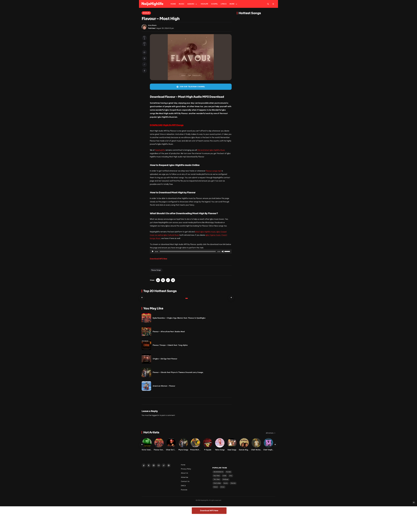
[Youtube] (159, 465)
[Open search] (268, 4)
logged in (155, 415)
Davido (226, 483)
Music (181, 4)
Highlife (204, 4)
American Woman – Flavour (164, 386)
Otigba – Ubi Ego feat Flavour (165, 359)
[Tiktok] (164, 465)
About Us (184, 473)
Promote (184, 490)
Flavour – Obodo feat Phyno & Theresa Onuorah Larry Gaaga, (178, 372)
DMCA (183, 486)
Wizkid (215, 487)
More (231, 4)
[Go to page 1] (186, 298)
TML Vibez (216, 479)
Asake (224, 475)
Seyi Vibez (216, 475)
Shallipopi (225, 479)
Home (173, 4)
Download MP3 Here (209, 510)
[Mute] (223, 251)
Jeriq (230, 475)
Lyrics (224, 4)
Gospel (214, 4)
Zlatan (222, 487)
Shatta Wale (217, 483)
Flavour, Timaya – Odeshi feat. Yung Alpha (170, 345)
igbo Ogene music (213, 235)
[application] (191, 251)
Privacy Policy (186, 469)
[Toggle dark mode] (273, 4)
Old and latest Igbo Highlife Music (211, 150)
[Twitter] (149, 465)
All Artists (269, 433)
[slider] (227, 251)
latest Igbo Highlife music (205, 232)
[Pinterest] (169, 465)
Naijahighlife (160, 150)
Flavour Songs (156, 270)
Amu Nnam (152, 25)
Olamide (233, 483)
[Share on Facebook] (144, 70)
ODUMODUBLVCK (218, 472)
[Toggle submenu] (196, 4)
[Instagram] (154, 465)
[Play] (153, 251)
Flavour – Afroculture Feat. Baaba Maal (169, 332)
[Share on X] (144, 58)
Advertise (184, 477)
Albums (190, 4)
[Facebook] (144, 465)
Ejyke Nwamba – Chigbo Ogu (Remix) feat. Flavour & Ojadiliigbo (179, 318)
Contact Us (185, 481)
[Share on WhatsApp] (144, 52)
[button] (144, 64)
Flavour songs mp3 (213, 171)
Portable (228, 472)
